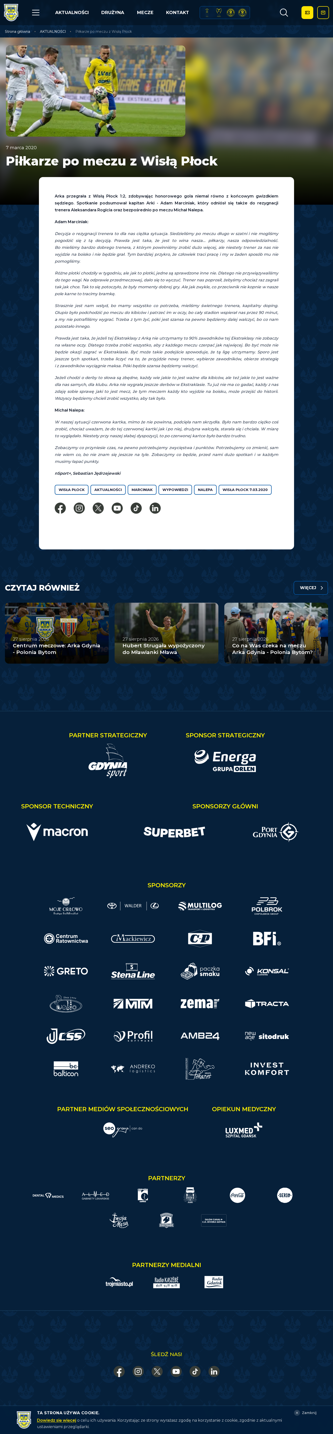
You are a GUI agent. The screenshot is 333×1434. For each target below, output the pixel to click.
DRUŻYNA (112, 12)
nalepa (205, 490)
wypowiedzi (175, 490)
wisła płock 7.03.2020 (245, 490)
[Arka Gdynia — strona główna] (11, 12)
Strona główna (17, 31)
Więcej (308, 587)
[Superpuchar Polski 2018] (242, 12)
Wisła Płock (72, 490)
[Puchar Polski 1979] (207, 12)
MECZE (145, 12)
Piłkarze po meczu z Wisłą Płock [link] (103, 31)
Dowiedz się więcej (56, 1420)
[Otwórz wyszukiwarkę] (284, 12)
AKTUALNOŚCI (72, 12)
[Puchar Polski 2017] (219, 12)
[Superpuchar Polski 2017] (231, 12)
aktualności (108, 490)
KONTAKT (177, 12)
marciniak (142, 490)
